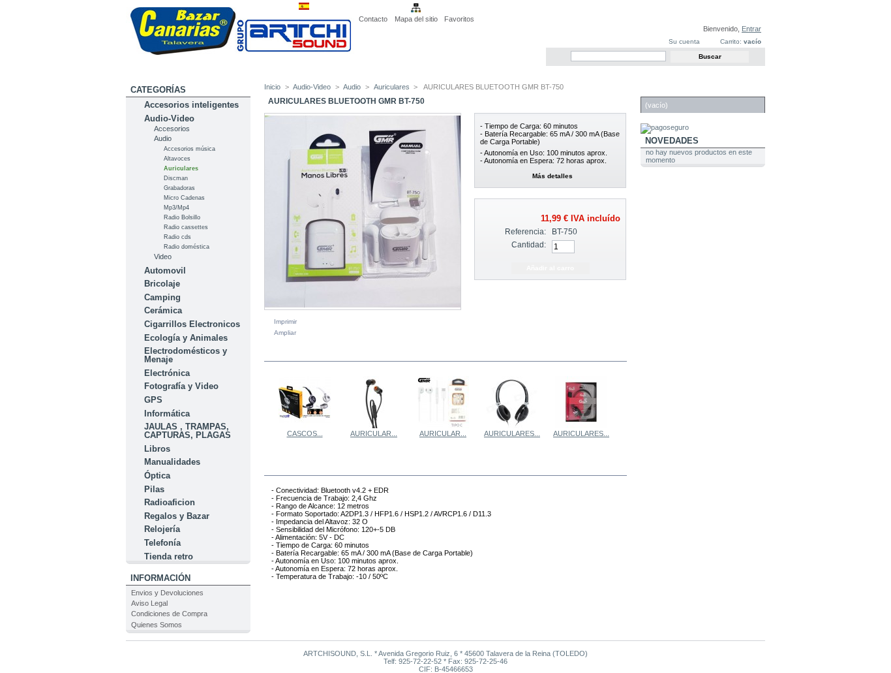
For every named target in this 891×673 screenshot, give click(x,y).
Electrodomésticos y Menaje (185, 355)
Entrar (751, 29)
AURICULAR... (373, 433)
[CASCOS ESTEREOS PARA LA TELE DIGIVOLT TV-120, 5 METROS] (305, 426)
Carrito (664, 90)
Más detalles (552, 176)
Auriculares (181, 168)
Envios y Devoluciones (167, 593)
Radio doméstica (186, 246)
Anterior (267, 401)
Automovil (165, 270)
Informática (167, 413)
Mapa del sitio (416, 19)
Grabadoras (179, 188)
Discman (176, 178)
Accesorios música (189, 149)
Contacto (373, 19)
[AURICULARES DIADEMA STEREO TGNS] (512, 426)
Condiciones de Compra (169, 614)
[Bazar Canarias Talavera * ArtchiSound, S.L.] (240, 52)
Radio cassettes (186, 227)
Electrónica (167, 373)
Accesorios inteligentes (191, 105)
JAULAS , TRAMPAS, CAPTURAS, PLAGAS (187, 431)
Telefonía (162, 543)
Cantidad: (528, 244)
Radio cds (177, 237)
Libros (157, 449)
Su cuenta (684, 41)
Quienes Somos (156, 625)
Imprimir (285, 321)
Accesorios (172, 129)
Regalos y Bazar (176, 516)
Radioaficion (169, 502)
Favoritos (459, 19)
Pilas (154, 489)
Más (309, 467)
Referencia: (525, 231)
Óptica (157, 475)
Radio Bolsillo (182, 217)
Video (163, 256)
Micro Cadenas (184, 198)
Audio (163, 138)
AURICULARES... (512, 433)
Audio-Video (169, 118)
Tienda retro (168, 556)
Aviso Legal (149, 603)
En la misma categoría (321, 353)
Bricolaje (162, 284)
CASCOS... (305, 433)
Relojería (162, 529)
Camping (162, 297)
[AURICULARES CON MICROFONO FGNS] (581, 426)
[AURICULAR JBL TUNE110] (374, 426)
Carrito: (731, 41)
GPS (153, 400)
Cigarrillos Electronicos (192, 324)
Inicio (272, 87)
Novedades (672, 141)
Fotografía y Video (181, 386)
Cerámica (163, 310)
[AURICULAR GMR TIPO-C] (443, 426)
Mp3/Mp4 (176, 207)
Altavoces (177, 158)
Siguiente (621, 401)
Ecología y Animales (186, 338)
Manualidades (172, 462)
